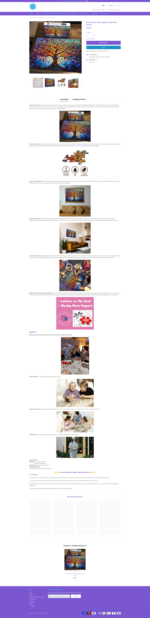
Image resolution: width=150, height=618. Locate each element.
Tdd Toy (75, 572)
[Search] (114, 5)
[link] (39, 532)
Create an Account (116, 9)
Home (30, 17)
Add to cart (103, 43)
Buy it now (103, 47)
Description (64, 99)
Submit (75, 596)
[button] (30, 83)
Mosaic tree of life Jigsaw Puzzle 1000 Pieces (75, 574)
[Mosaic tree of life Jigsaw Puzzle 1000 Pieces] (75, 559)
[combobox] (113, 5)
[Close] (149, 609)
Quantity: (88, 32)
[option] (55, 47)
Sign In (108, 9)
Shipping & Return (79, 99)
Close (120, 1)
